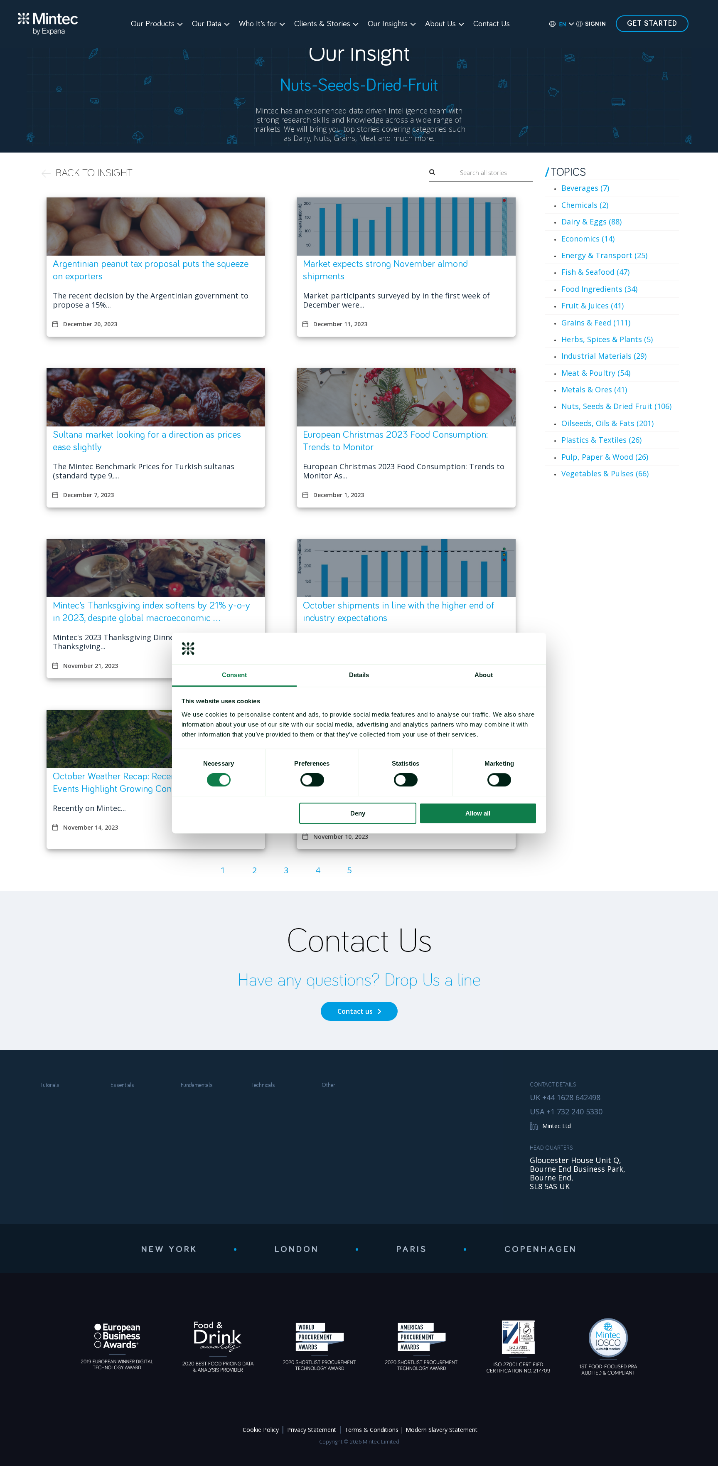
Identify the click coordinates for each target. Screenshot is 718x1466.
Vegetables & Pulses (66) (605, 473)
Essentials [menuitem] (122, 1085)
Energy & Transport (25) (604, 255)
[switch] (312, 779)
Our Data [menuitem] (206, 24)
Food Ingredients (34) (599, 289)
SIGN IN (595, 24)
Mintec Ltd (556, 1126)
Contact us (355, 1011)
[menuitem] (557, 24)
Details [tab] (359, 675)
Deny (357, 813)
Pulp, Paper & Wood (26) (604, 457)
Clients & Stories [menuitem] (322, 24)
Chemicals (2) (584, 205)
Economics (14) (588, 239)
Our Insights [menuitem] (388, 24)
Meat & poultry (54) (595, 373)
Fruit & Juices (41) (592, 305)
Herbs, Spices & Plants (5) (607, 339)
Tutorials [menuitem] (49, 1085)
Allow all (477, 813)
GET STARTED (652, 23)
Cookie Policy (261, 1430)
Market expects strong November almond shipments (385, 270)
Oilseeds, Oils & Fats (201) (607, 423)
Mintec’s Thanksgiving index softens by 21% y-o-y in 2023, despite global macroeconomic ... (151, 612)
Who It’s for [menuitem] (258, 24)
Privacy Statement (311, 1430)
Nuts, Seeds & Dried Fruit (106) (616, 406)
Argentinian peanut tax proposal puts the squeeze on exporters (150, 270)
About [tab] (484, 675)
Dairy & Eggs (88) (591, 222)
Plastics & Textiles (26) (601, 440)
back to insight (94, 173)
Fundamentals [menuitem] (197, 1085)
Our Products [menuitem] (153, 24)
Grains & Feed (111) (595, 323)
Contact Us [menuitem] (491, 24)
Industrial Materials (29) (604, 356)
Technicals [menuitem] (263, 1085)
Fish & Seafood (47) (595, 272)
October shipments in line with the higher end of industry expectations (398, 612)
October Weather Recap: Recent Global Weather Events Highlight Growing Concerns (148, 782)
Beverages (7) (585, 188)
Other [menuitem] (328, 1085)
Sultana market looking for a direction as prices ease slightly (147, 441)
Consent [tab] (234, 675)
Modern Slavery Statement (441, 1430)
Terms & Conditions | (373, 1430)
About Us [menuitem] (440, 24)
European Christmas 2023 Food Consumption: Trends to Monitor (395, 441)
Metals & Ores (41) (594, 389)
